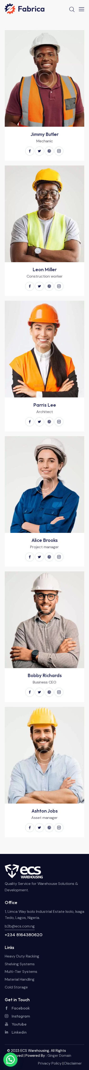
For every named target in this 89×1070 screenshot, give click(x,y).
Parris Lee (44, 405)
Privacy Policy (50, 1063)
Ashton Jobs (45, 811)
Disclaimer (73, 1063)
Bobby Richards (45, 675)
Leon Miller (45, 269)
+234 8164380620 (23, 935)
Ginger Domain (59, 1055)
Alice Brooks (45, 540)
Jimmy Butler (45, 134)
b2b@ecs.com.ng (20, 926)
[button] (10, 1060)
